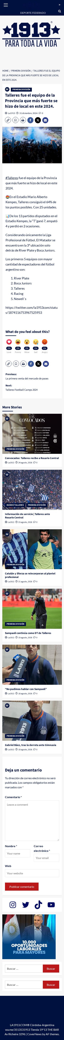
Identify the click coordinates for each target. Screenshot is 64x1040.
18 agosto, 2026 (25, 693)
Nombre (11, 846)
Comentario (13, 797)
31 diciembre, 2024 (28, 113)
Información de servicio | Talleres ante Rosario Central (27, 516)
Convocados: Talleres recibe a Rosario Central (32, 458)
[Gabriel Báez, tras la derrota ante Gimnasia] (32, 721)
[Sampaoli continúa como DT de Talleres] (32, 609)
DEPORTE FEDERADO (33, 12)
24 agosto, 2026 (25, 462)
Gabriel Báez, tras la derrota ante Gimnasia (30, 745)
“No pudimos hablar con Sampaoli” (26, 689)
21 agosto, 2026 (25, 581)
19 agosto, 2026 (25, 637)
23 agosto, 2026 (25, 522)
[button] (5, 4)
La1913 (11, 113)
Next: (22, 388)
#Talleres (12, 178)
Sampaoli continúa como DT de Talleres (28, 633)
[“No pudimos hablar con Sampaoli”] (32, 665)
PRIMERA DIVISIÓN (21, 89)
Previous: (27, 376)
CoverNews (34, 1034)
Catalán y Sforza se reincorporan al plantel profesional (30, 575)
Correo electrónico (42, 848)
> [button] (59, 5)
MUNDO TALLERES (15, 505)
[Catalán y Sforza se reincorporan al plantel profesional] (32, 549)
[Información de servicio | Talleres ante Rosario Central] (32, 490)
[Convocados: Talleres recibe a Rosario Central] (32, 434)
